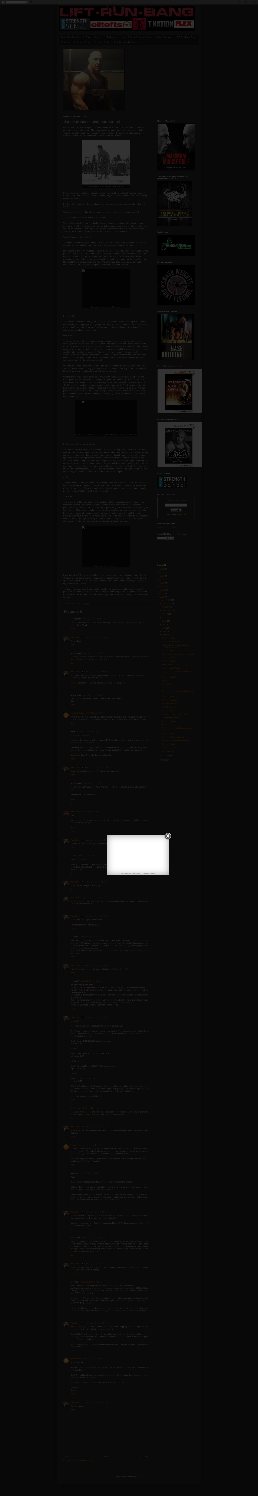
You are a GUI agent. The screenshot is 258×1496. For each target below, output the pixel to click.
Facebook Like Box (148, 873)
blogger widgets (134, 873)
